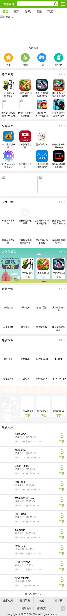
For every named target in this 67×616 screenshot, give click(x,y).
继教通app (8, 378)
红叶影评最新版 (25, 146)
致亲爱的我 (41, 327)
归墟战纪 (8, 307)
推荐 (25, 64)
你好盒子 (8, 358)
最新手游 (25, 600)
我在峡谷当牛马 (58, 309)
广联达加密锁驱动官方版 (25, 241)
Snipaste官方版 (8, 222)
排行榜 (58, 64)
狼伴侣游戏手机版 (58, 328)
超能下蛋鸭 (41, 307)
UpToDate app (59, 378)
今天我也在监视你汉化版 (41, 94)
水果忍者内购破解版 (25, 94)
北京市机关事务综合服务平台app (41, 165)
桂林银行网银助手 (25, 222)
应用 (17, 11)
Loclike (58, 358)
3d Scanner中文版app (8, 165)
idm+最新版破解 (8, 146)
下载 (61, 441)
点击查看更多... (33, 593)
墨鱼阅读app (42, 144)
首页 (5, 11)
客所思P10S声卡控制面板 (42, 222)
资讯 (39, 11)
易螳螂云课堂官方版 (58, 241)
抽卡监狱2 (8, 327)
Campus (25, 358)
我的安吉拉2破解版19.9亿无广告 (8, 114)
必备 (8, 64)
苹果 (50, 11)
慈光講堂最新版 (25, 165)
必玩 (41, 64)
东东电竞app (42, 378)
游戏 (28, 11)
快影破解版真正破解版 (58, 165)
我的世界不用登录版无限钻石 (58, 94)
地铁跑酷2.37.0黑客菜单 (42, 114)
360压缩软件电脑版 (42, 241)
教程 (41, 600)
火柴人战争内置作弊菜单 (58, 114)
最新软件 (8, 600)
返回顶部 (63, 608)
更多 (60, 74)
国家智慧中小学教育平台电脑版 (58, 222)
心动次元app (42, 358)
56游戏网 (8, 4)
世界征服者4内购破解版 (25, 114)
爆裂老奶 (25, 307)
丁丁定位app (25, 378)
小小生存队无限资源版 (8, 94)
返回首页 (41, 608)
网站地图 (26, 608)
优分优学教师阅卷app (58, 146)
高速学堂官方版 (8, 241)
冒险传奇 (25, 327)
